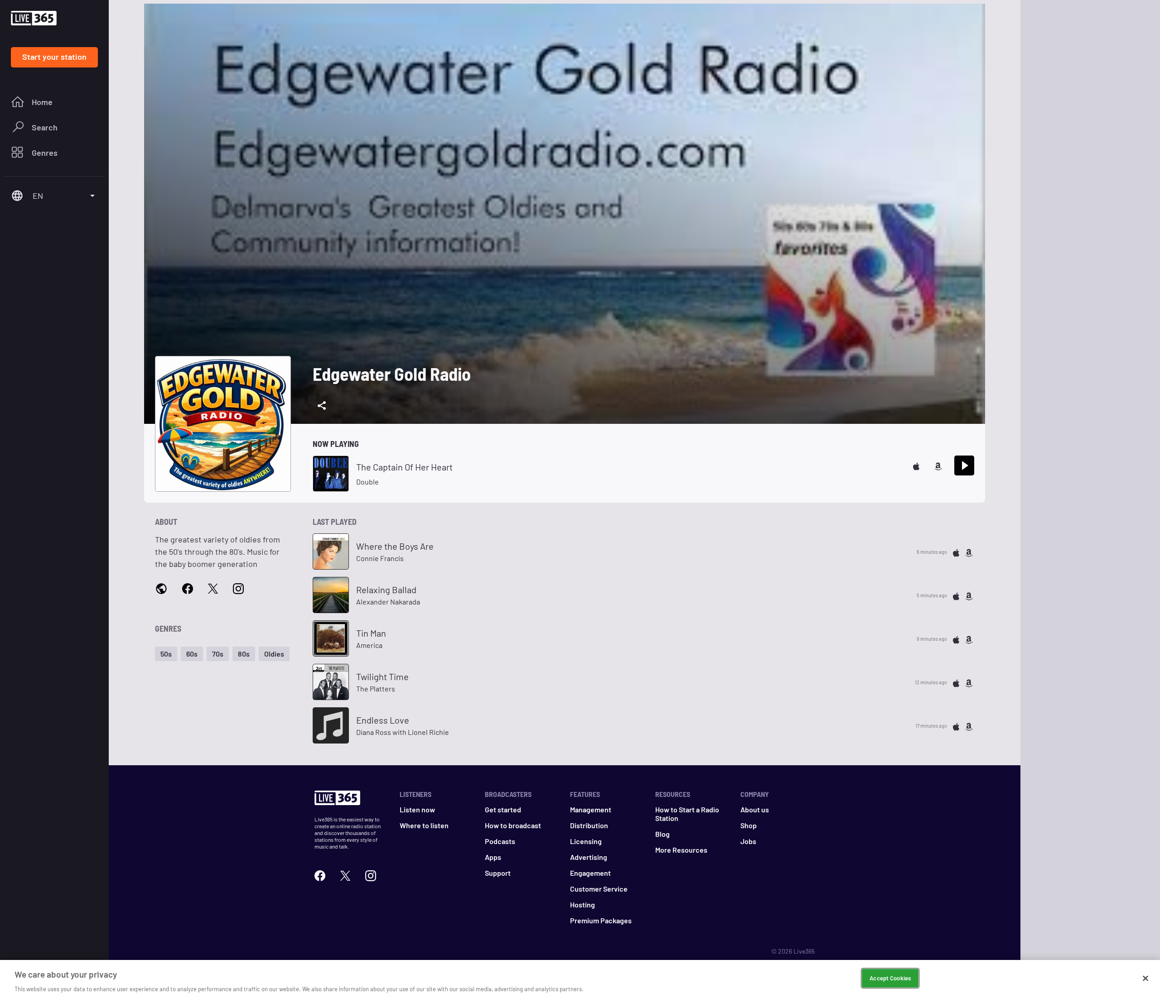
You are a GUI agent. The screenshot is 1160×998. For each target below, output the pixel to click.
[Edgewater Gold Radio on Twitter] (213, 588)
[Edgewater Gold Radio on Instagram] (238, 588)
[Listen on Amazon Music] (938, 465)
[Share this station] (321, 406)
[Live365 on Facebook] (320, 874)
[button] (166, 654)
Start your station (54, 57)
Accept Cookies (890, 977)
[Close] (1145, 978)
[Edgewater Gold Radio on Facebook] (187, 588)
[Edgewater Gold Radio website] (161, 588)
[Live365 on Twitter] (345, 874)
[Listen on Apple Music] (916, 465)
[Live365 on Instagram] (370, 874)
